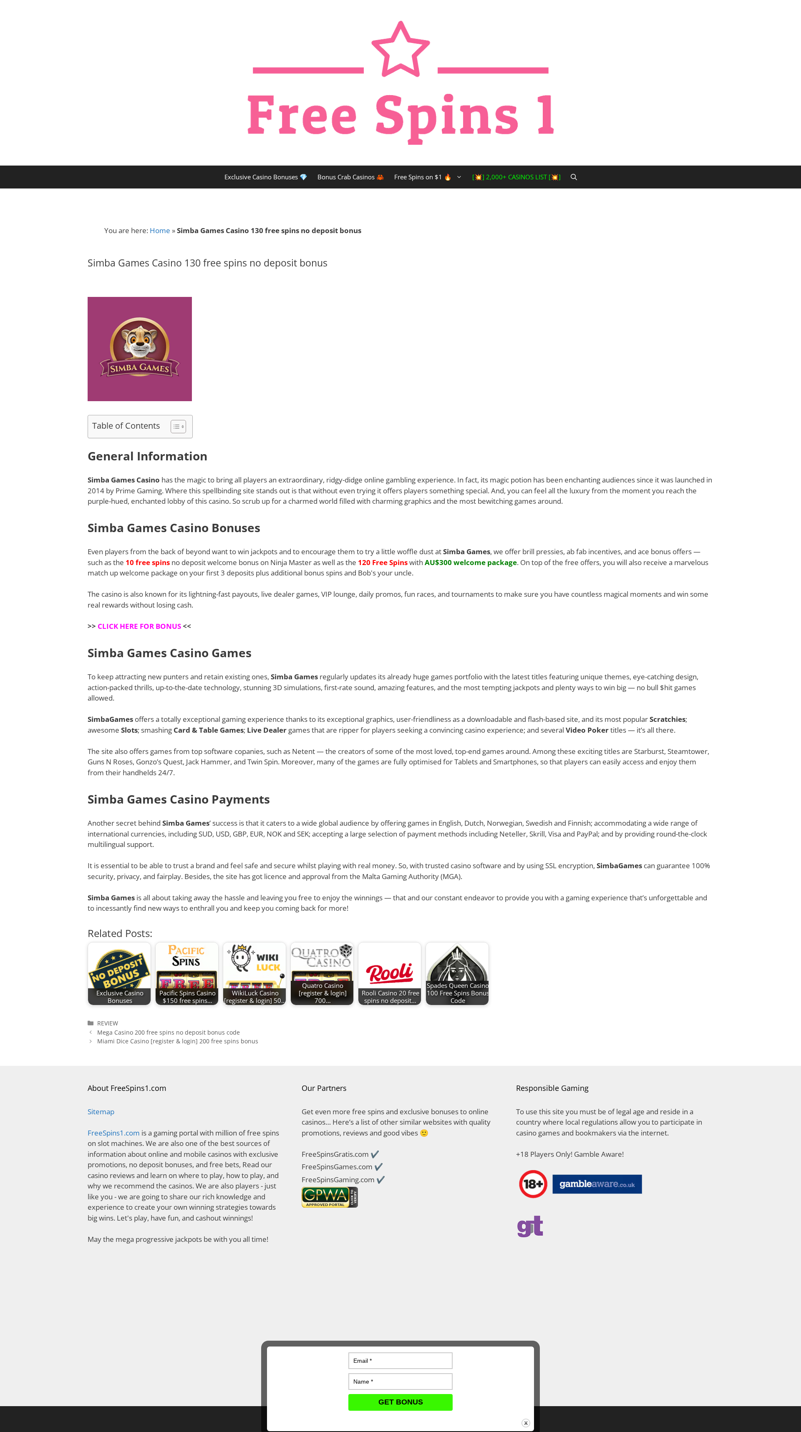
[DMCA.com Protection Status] (186, 1384)
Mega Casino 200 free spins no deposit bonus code (168, 1032)
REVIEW (107, 1023)
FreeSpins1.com (114, 1133)
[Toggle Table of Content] (174, 427)
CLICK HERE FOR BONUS (139, 626)
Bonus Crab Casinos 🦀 (350, 177)
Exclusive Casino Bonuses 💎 (265, 177)
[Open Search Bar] (574, 177)
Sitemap (101, 1111)
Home (160, 230)
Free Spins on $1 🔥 (423, 177)
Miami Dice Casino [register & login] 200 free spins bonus (177, 1041)
